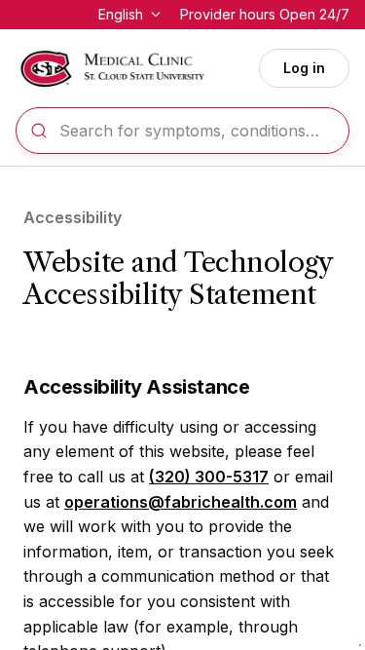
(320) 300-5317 (209, 476)
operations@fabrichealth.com (180, 502)
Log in (304, 67)
